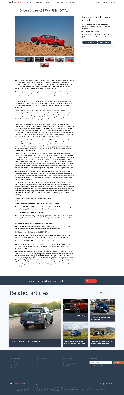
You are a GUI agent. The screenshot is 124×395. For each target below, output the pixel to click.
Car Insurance (58, 2)
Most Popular (15, 364)
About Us (40, 364)
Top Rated (14, 366)
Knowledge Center (69, 364)
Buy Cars (29, 2)
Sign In (112, 2)
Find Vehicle (104, 42)
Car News (48, 2)
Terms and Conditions (70, 362)
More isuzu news (106, 293)
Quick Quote (70, 2)
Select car (90, 281)
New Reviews (15, 362)
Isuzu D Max (33, 198)
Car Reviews (38, 2)
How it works (41, 366)
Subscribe (118, 362)
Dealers (39, 368)
